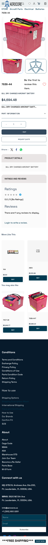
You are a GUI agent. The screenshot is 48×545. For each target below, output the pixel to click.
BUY (12, 279)
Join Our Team (9, 458)
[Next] (43, 39)
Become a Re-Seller (11, 462)
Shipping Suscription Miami (15, 401)
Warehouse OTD (9, 454)
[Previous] (5, 39)
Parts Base (7, 465)
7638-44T (32, 318)
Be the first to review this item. (32, 84)
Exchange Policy (10, 363)
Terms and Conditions (12, 359)
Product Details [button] (13, 158)
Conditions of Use (10, 370)
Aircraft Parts (16, 9)
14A (4, 269)
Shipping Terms (9, 382)
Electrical (29, 9)
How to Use (7, 412)
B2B (4, 423)
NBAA (4, 447)
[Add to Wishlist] (44, 84)
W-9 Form (6, 469)
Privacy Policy (9, 367)
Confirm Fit (7, 420)
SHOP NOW (40, 541)
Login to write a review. (16, 222)
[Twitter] (11, 149)
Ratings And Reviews (15, 178)
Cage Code (7, 443)
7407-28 (6, 320)
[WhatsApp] (21, 149)
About (5, 439)
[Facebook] (16, 149)
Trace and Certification (13, 409)
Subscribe (24, 529)
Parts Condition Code (12, 374)
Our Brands (7, 416)
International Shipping (13, 405)
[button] (27, 3)
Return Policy (8, 378)
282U (31, 268)
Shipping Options (10, 397)
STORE (5, 9)
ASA (4, 450)
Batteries (39, 9)
